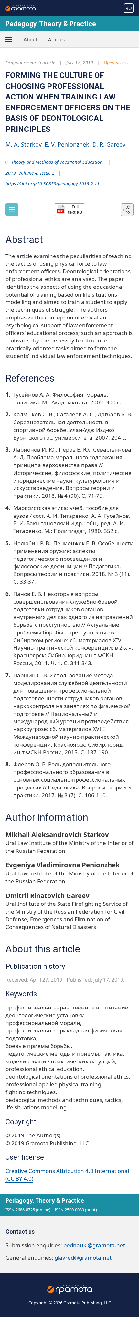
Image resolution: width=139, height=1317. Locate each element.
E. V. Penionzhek (67, 144)
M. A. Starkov (23, 144)
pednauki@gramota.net (94, 1245)
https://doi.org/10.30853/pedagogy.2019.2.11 (52, 184)
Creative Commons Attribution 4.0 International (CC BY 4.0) (67, 1174)
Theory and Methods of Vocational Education (56, 162)
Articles (56, 39)
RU (128, 8)
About (30, 39)
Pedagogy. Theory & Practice (50, 24)
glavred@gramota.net (83, 1257)
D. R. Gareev (108, 144)
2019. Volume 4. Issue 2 (29, 173)
